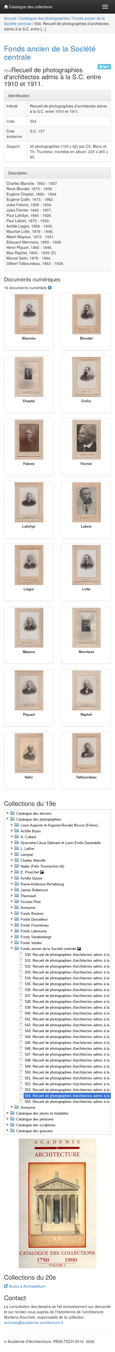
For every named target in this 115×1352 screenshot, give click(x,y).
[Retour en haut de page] (50, 287)
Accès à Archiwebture (26, 1286)
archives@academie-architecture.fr (33, 1322)
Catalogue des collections (30, 6)
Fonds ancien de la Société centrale (50, 52)
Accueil (10, 18)
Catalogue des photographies (44, 18)
